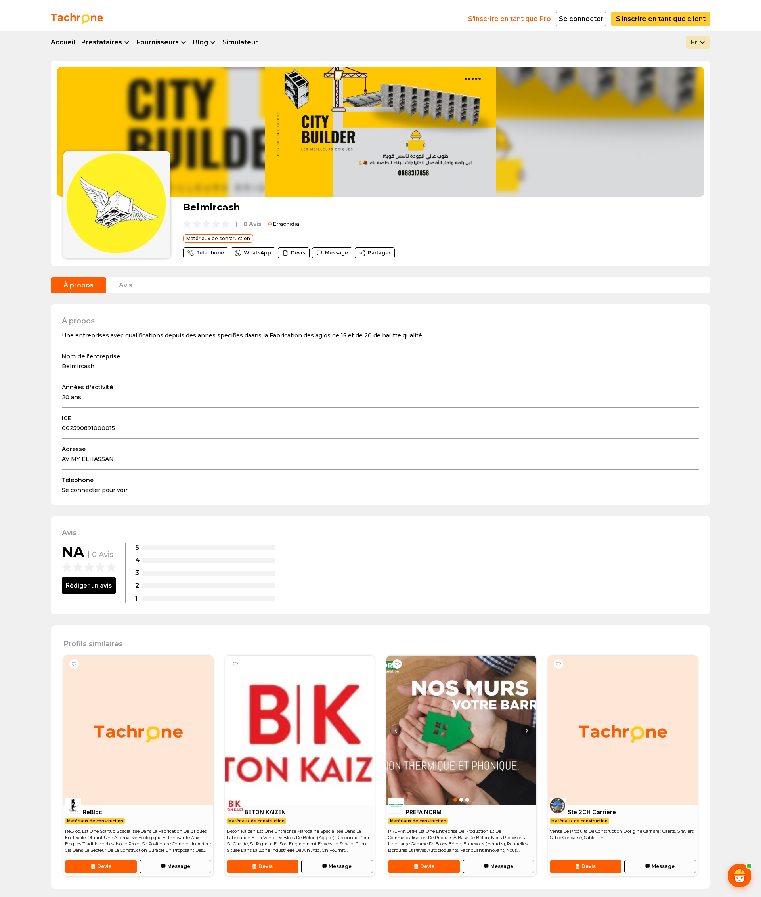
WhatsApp (257, 253)
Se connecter (581, 19)
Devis (298, 253)
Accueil (63, 42)
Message (336, 253)
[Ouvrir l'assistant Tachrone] (739, 875)
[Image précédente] (396, 730)
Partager (379, 253)
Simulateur (240, 42)
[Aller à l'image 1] (455, 800)
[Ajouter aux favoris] (74, 664)
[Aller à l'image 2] (461, 800)
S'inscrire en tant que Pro (509, 19)
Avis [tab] (125, 285)
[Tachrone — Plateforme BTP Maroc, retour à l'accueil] (77, 18)
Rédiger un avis (89, 585)
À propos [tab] (78, 285)
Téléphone (210, 253)
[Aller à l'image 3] (467, 800)
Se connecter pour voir (95, 489)
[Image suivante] (526, 730)
